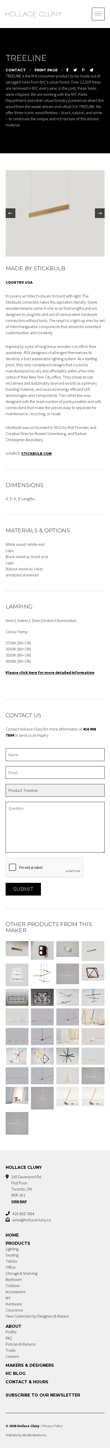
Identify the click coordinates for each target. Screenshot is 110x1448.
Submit (23, 889)
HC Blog (16, 1373)
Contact (16, 70)
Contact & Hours (27, 1381)
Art (8, 1297)
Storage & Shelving (21, 1273)
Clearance (14, 1309)
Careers (12, 1356)
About (13, 1326)
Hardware (14, 1303)
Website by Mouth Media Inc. (26, 1435)
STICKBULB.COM (36, 453)
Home (12, 1235)
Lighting (12, 1248)
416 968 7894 (23, 1213)
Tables (11, 1261)
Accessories (15, 1291)
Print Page (46, 70)
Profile (11, 1331)
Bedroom (14, 1279)
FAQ (9, 1338)
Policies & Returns (20, 1344)
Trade (11, 1350)
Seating (12, 1254)
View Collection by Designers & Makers (37, 1316)
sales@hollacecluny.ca (31, 1219)
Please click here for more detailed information (50, 672)
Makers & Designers (30, 1365)
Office (11, 1267)
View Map (19, 1201)
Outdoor (13, 1285)
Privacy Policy (52, 1426)
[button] (10, 213)
